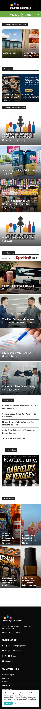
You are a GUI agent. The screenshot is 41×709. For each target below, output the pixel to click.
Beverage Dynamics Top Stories (15, 25)
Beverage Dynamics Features (14, 108)
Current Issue (11, 450)
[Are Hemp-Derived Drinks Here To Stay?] (20, 162)
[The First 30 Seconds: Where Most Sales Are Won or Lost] (20, 311)
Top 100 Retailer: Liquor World (15, 438)
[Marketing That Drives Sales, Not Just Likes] (20, 378)
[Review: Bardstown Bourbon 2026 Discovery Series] (20, 43)
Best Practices (9, 253)
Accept (8, 703)
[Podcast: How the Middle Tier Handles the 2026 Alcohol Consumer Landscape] (20, 128)
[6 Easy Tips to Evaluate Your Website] (20, 277)
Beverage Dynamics (19, 646)
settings (32, 699)
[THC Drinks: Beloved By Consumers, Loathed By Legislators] (20, 195)
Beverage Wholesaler (13, 651)
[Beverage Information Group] (20, 6)
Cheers (13, 656)
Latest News (8, 400)
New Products (9, 498)
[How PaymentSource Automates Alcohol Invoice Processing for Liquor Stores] (20, 88)
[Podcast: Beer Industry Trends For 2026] (20, 229)
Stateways (9, 661)
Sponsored (8, 69)
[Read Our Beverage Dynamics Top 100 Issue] (20, 471)
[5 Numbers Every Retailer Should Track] (20, 344)
